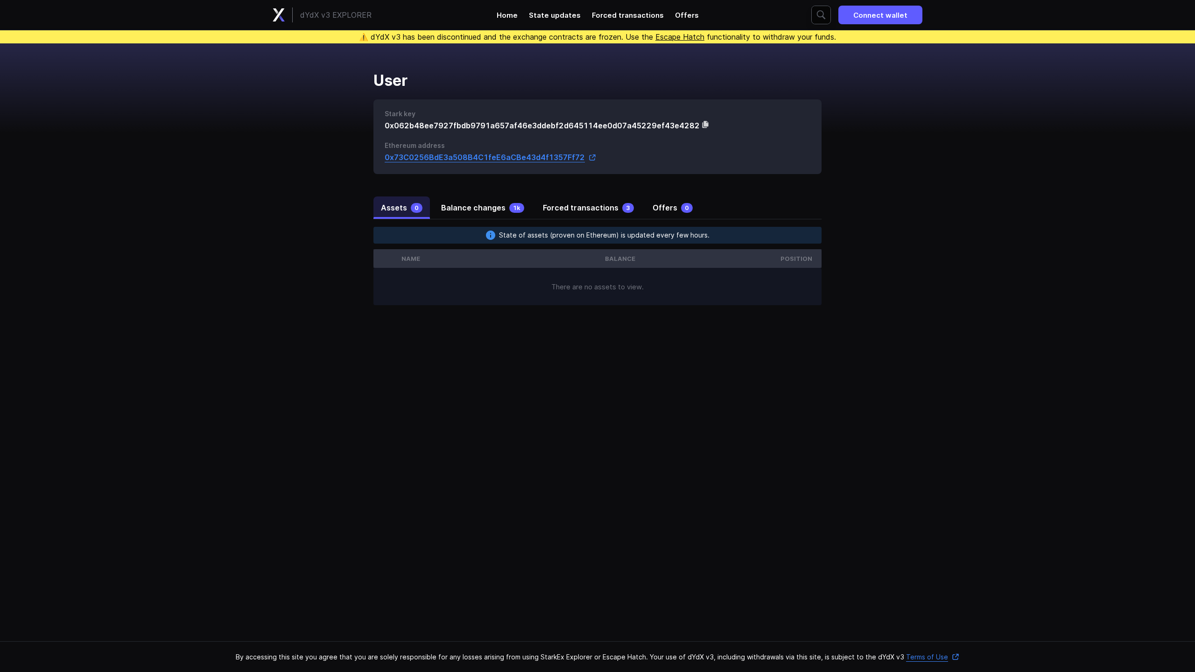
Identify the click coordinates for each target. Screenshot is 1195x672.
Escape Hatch (679, 37)
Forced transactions (628, 15)
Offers (687, 15)
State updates (555, 15)
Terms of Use (927, 657)
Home (507, 15)
